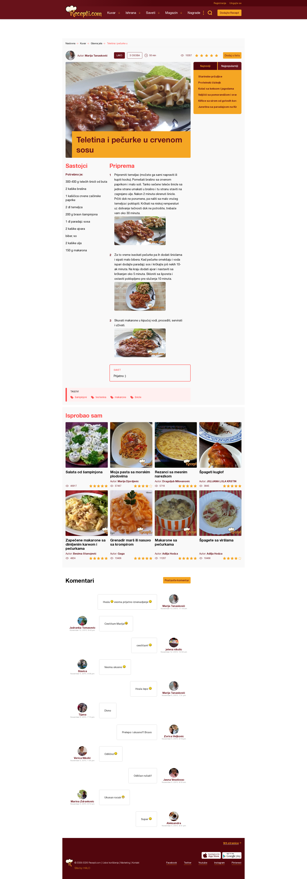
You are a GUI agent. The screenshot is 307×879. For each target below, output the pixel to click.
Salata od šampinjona (87, 454)
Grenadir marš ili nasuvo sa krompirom (131, 525)
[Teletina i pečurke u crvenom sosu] (148, 230)
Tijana (82, 714)
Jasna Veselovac (173, 779)
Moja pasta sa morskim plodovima (131, 454)
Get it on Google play (231, 855)
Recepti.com (84, 11)
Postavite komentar (177, 580)
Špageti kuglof (220, 454)
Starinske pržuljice (210, 76)
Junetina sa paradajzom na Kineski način (217, 106)
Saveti (150, 13)
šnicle (138, 397)
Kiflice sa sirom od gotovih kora (217, 100)
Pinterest (236, 862)
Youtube (202, 862)
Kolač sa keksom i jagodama (216, 88)
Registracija (220, 3)
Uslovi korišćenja (110, 862)
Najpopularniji (229, 65)
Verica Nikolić (82, 757)
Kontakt (135, 862)
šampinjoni (81, 397)
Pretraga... (210, 13)
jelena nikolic (174, 649)
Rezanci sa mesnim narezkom (176, 454)
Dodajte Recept (229, 12)
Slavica (82, 671)
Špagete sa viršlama (220, 525)
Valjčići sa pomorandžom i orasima (217, 94)
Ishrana (131, 13)
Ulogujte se (235, 3)
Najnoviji (205, 65)
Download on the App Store (211, 855)
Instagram (219, 862)
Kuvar (111, 13)
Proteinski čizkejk (209, 82)
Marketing (125, 862)
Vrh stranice (231, 843)
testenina (100, 397)
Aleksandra (174, 823)
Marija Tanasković (96, 55)
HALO (86, 868)
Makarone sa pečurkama (176, 525)
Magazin (171, 13)
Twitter (187, 862)
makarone (120, 397)
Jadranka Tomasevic (82, 627)
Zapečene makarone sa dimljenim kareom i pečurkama (87, 525)
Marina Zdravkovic (82, 801)
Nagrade (194, 13)
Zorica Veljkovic (174, 736)
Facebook (171, 862)
